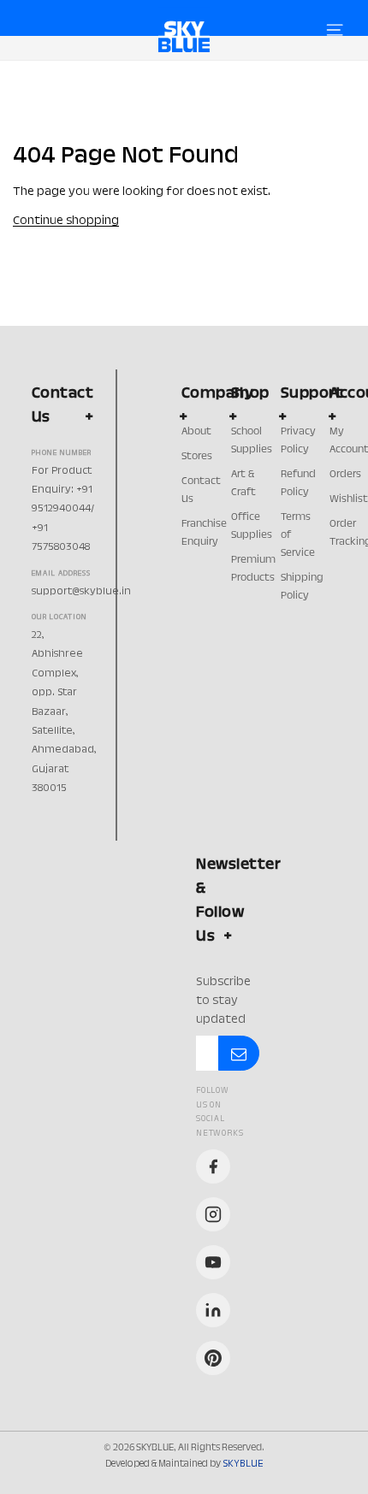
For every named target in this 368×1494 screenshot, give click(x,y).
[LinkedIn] (213, 1310)
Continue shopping (66, 221)
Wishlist (348, 499)
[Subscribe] (238, 1054)
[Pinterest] (213, 1358)
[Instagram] (213, 1214)
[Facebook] (213, 1166)
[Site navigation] (334, 30)
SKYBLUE (243, 1464)
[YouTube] (213, 1262)
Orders (345, 474)
